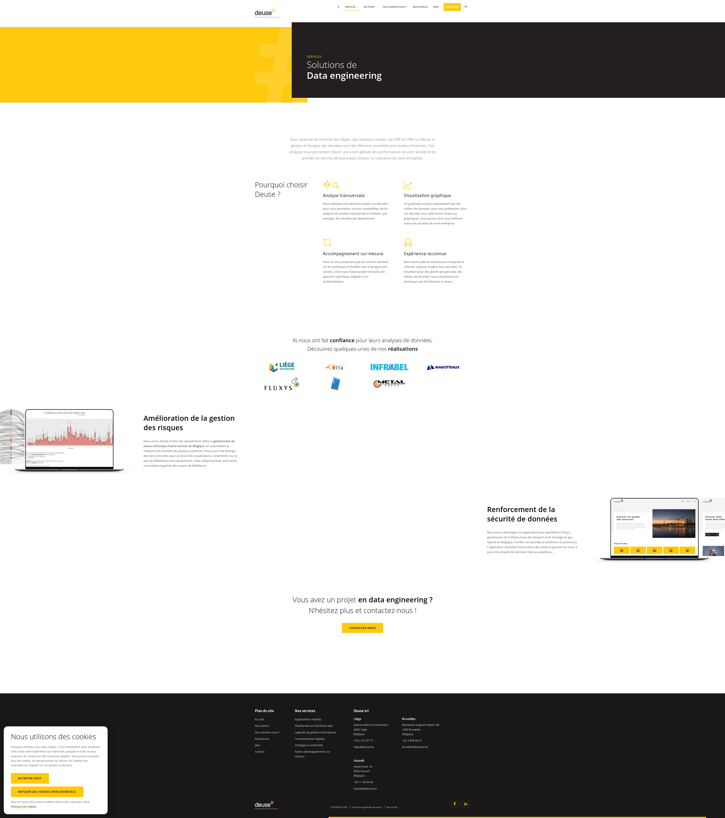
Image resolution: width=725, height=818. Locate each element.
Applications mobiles (308, 719)
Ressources (420, 7)
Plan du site (392, 807)
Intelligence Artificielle (309, 745)
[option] (69, 438)
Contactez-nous (362, 628)
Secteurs (369, 7)
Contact (260, 751)
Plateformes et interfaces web (314, 726)
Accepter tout (30, 778)
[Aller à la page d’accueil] (266, 805)
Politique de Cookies (23, 806)
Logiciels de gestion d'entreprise (315, 732)
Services (350, 7)
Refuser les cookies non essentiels (47, 791)
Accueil (259, 719)
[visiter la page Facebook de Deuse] (454, 803)
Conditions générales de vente (366, 807)
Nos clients (262, 726)
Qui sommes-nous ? (395, 7)
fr (465, 6)
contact (452, 7)
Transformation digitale (310, 739)
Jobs (436, 7)
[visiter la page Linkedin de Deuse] (466, 803)
